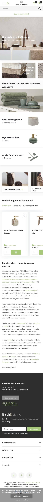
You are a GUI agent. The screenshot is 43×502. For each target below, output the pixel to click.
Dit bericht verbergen (21, 496)
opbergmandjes (31, 290)
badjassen (6, 282)
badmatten (34, 279)
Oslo (6, 326)
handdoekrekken (28, 282)
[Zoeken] (39, 8)
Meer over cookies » (22, 500)
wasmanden (15, 282)
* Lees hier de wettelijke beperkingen (15, 433)
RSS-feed (36, 483)
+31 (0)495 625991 (9, 403)
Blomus (37, 354)
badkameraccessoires (10, 279)
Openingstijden (10, 398)
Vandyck (5, 357)
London (37, 323)
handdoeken (24, 279)
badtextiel (22, 323)
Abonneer (34, 429)
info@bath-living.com (10, 405)
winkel (10, 340)
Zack (13, 357)
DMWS (28, 483)
